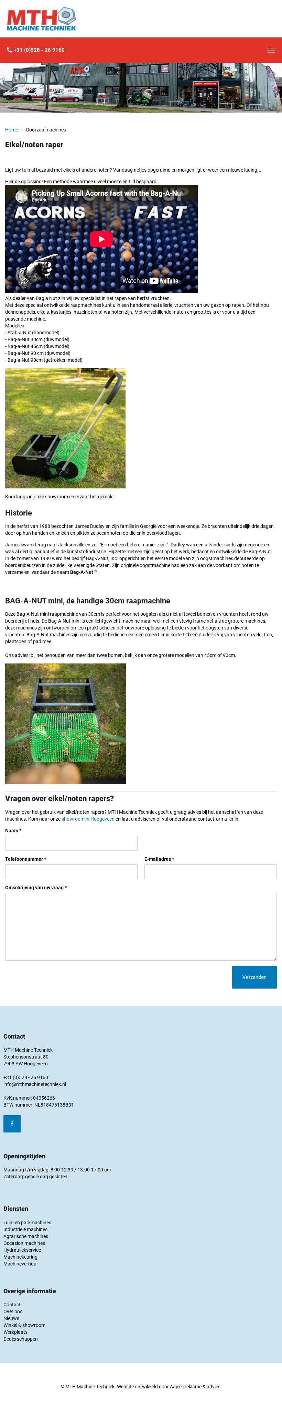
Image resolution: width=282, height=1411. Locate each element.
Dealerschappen (20, 1339)
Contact (12, 1304)
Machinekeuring (20, 1257)
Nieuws (11, 1318)
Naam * (13, 830)
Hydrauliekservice (22, 1250)
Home (11, 129)
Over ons (12, 1311)
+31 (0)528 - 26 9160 (38, 50)
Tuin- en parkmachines (27, 1222)
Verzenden (254, 977)
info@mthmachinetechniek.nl (34, 1084)
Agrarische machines (25, 1236)
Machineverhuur (20, 1264)
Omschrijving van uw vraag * (36, 887)
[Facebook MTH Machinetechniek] (12, 1123)
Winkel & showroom (24, 1325)
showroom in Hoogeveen (88, 819)
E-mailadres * (159, 859)
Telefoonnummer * (25, 859)
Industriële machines (25, 1229)
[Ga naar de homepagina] (41, 19)
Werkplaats (15, 1332)
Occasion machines (24, 1243)
